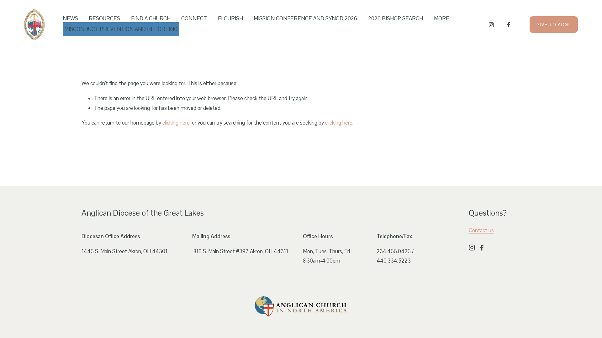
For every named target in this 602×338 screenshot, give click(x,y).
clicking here (176, 122)
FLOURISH (230, 18)
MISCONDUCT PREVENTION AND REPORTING (120, 29)
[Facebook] (508, 25)
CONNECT (194, 18)
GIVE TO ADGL (553, 25)
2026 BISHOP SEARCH (395, 18)
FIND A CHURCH (151, 18)
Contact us (481, 230)
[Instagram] (491, 25)
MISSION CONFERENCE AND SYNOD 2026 (305, 18)
